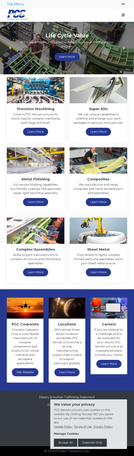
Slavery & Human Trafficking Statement (67, 397)
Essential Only (92, 442)
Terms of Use (83, 426)
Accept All (65, 442)
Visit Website (25, 372)
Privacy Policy (103, 426)
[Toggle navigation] (123, 4)
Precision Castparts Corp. (72, 451)
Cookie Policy (63, 426)
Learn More (67, 56)
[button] (10, 48)
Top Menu (15, 4)
